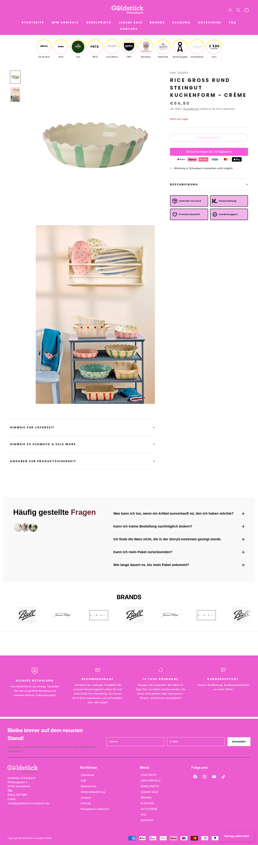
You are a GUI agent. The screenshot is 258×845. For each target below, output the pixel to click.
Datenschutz (88, 786)
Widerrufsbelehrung (93, 791)
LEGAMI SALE (130, 22)
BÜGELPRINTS (98, 22)
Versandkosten (191, 108)
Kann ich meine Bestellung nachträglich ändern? (152, 526)
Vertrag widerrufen (236, 836)
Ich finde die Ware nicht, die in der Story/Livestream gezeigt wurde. (167, 539)
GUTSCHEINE (209, 22)
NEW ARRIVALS (65, 22)
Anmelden (239, 741)
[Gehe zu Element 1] (15, 77)
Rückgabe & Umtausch (95, 808)
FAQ (232, 22)
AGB (83, 780)
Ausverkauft (209, 137)
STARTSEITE (33, 22)
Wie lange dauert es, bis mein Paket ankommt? (151, 565)
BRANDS (157, 22)
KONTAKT (129, 29)
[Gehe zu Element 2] (15, 94)
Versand (86, 797)
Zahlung (86, 803)
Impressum (87, 774)
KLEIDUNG (181, 22)
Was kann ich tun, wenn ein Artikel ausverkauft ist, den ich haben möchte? (173, 513)
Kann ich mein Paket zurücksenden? (142, 552)
